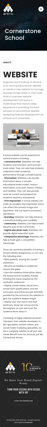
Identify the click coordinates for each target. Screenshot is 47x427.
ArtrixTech (29, 422)
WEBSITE (7, 62)
